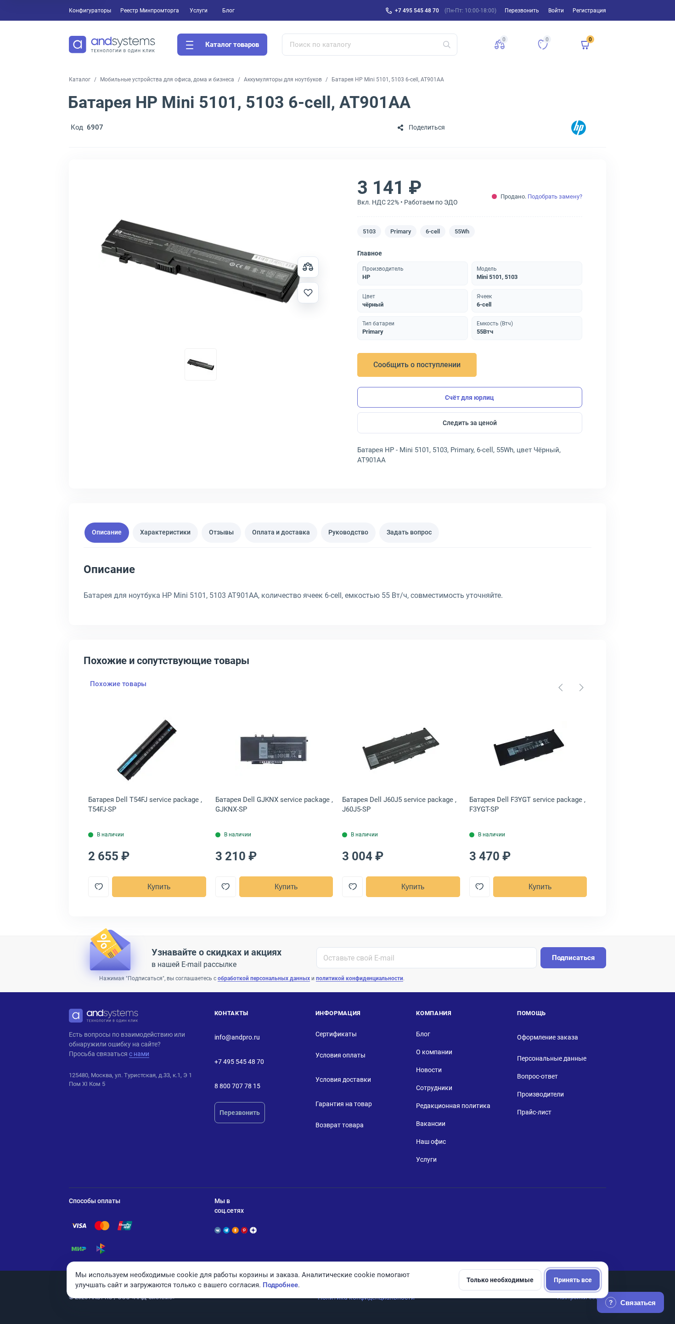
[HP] (578, 127)
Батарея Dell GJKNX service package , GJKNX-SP (274, 804)
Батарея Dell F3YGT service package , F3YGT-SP (527, 804)
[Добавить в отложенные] (308, 292)
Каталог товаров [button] (232, 44)
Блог (228, 10)
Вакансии (430, 1123)
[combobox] (370, 45)
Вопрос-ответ (537, 1076)
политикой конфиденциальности (359, 978)
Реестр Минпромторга (149, 10)
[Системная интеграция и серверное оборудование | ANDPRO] (112, 44)
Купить (158, 887)
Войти (556, 10)
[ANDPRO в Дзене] (253, 1230)
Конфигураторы (90, 10)
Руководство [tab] (348, 532)
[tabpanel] (337, 585)
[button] (500, 45)
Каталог (79, 79)
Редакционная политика (453, 1105)
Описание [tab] (107, 532)
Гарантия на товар (343, 1104)
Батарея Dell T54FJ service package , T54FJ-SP (145, 804)
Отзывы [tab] (221, 532)
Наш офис (431, 1141)
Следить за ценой (470, 422)
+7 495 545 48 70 (417, 10)
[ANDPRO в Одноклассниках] (235, 1230)
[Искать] (446, 44)
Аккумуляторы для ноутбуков (283, 79)
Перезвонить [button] (522, 10)
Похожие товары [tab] (118, 684)
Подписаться (573, 958)
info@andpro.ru (237, 1037)
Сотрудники (434, 1087)
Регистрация (589, 10)
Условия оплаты (340, 1055)
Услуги (199, 10)
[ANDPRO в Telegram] (226, 1230)
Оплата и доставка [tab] (281, 532)
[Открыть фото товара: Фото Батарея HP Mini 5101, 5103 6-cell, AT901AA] (201, 261)
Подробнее (280, 1285)
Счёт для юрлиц (469, 397)
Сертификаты (336, 1034)
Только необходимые (500, 1280)
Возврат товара (339, 1125)
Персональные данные (551, 1058)
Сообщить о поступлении (417, 364)
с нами (139, 1053)
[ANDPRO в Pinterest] (244, 1230)
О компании (434, 1052)
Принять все (573, 1280)
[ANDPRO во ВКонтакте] (217, 1230)
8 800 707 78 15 (237, 1086)
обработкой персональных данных (264, 978)
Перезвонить (239, 1112)
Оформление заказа (547, 1037)
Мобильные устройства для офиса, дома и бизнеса (167, 79)
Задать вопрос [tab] (409, 532)
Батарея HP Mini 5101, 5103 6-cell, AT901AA (388, 79)
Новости (429, 1070)
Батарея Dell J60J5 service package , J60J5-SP (399, 804)
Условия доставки (343, 1079)
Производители (540, 1094)
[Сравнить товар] (308, 267)
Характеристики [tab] (165, 532)
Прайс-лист (534, 1112)
